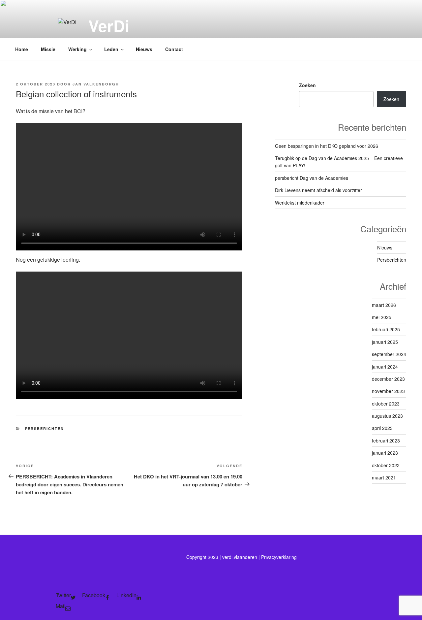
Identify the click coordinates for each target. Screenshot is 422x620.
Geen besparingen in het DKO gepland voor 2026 (326, 146)
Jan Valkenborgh (96, 84)
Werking (77, 49)
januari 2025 (385, 342)
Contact (174, 49)
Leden (111, 49)
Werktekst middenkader (299, 202)
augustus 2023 (387, 415)
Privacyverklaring (279, 557)
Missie (48, 49)
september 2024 (389, 354)
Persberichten (44, 428)
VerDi (108, 25)
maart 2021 (384, 477)
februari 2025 (386, 329)
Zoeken (307, 85)
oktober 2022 (386, 465)
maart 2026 (384, 305)
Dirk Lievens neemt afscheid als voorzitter (318, 190)
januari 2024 (385, 366)
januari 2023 (385, 452)
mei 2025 (381, 317)
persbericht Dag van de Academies (311, 178)
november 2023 (388, 391)
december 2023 (388, 378)
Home (21, 49)
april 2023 (382, 428)
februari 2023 (386, 440)
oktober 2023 (386, 403)
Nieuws (144, 49)
